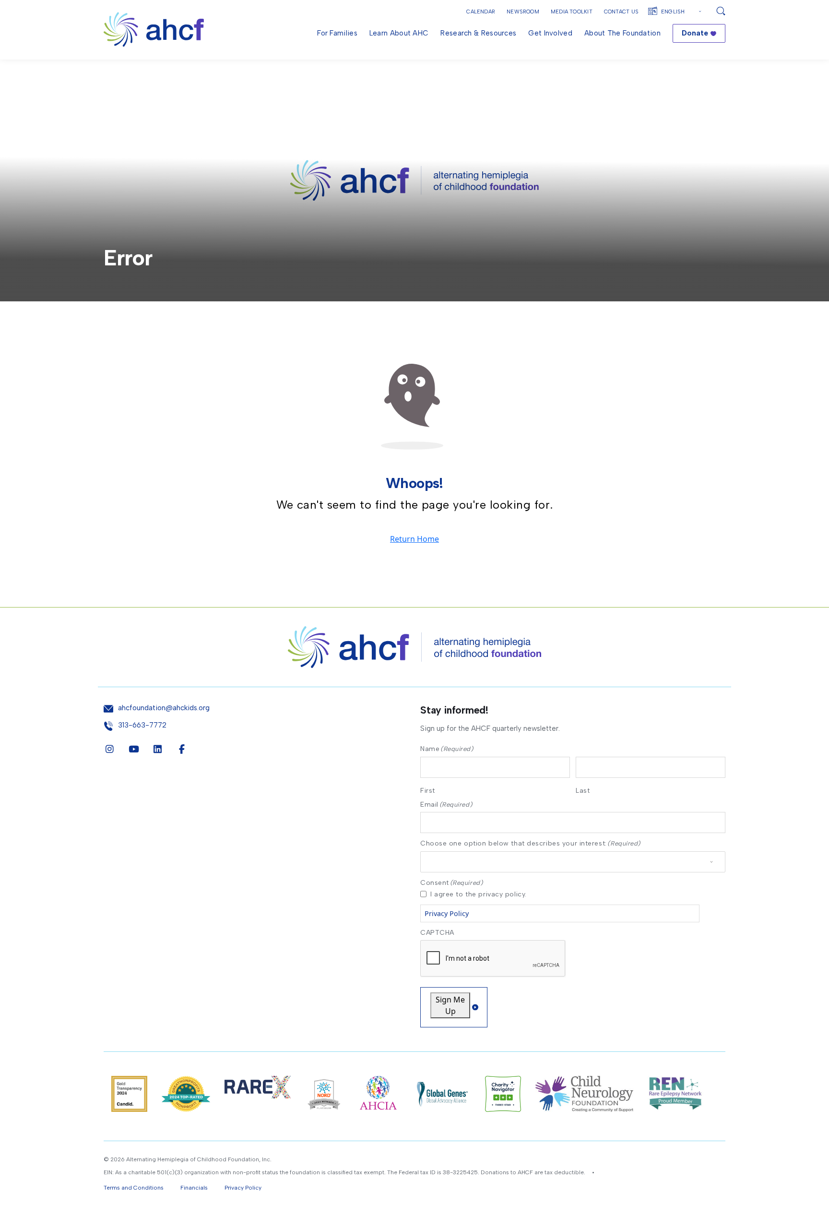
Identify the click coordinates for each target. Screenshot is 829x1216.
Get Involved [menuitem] (550, 33)
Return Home (414, 539)
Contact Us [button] (621, 12)
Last (583, 790)
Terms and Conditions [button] (134, 1187)
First (427, 790)
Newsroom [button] (523, 12)
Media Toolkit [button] (571, 12)
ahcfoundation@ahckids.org (164, 708)
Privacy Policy (447, 913)
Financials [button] (194, 1187)
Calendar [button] (480, 12)
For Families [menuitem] (337, 33)
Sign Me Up (450, 1005)
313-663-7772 (142, 725)
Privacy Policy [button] (243, 1187)
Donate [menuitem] (695, 33)
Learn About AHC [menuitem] (399, 33)
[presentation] (493, 959)
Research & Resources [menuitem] (478, 33)
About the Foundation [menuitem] (622, 33)
